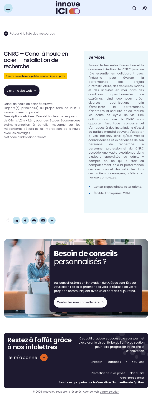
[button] (8, 8)
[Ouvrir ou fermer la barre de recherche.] (134, 8)
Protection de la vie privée (108, 373)
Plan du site (137, 373)
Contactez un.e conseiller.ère (78, 302)
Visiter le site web (19, 91)
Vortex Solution (109, 392)
